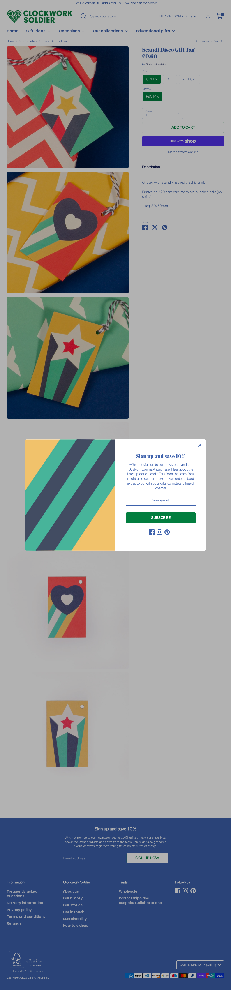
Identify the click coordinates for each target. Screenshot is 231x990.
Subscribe (160, 517)
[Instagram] (159, 532)
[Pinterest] (167, 532)
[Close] (200, 445)
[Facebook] (152, 532)
